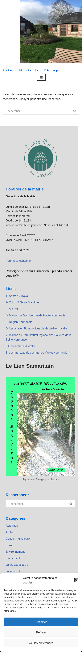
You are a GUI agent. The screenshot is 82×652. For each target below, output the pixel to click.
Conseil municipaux (18, 538)
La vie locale (13, 571)
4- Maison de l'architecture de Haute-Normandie (35, 315)
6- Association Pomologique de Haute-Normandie (36, 328)
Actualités (12, 525)
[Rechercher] (75, 111)
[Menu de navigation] (41, 77)
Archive (10, 532)
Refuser (41, 632)
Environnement (15, 551)
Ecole (9, 545)
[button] (76, 580)
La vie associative (17, 564)
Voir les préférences (41, 643)
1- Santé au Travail (17, 295)
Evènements (14, 558)
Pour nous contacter (18, 260)
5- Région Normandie (19, 322)
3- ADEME (12, 308)
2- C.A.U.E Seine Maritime (22, 302)
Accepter (41, 621)
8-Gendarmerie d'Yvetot (20, 346)
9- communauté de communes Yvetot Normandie (36, 352)
